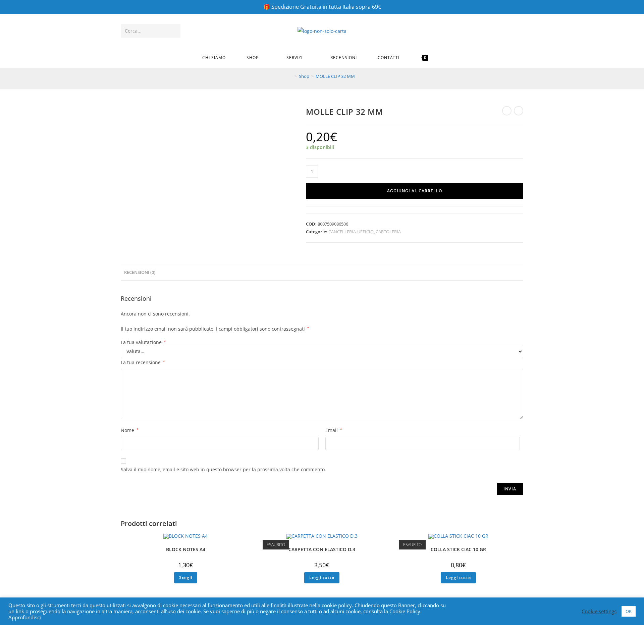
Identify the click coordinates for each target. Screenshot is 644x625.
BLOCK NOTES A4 (185, 549)
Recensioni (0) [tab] (139, 272)
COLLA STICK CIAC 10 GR (458, 549)
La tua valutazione (143, 342)
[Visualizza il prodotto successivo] (518, 110)
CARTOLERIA (388, 232)
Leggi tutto (321, 577)
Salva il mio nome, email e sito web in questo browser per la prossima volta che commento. (223, 469)
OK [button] (629, 611)
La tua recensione (143, 362)
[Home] (290, 76)
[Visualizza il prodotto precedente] (507, 110)
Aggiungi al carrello (414, 191)
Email (333, 430)
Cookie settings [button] (599, 611)
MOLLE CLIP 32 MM (335, 76)
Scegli (185, 577)
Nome (130, 430)
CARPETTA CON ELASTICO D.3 (321, 549)
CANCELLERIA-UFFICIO (351, 232)
